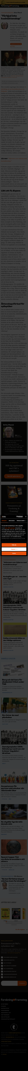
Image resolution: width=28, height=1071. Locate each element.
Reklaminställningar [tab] (22, 520)
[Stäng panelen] (25, 516)
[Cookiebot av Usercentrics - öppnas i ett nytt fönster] (17, 517)
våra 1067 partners (10, 528)
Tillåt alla (14, 545)
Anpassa (13, 549)
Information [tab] (12, 520)
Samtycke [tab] (4, 520)
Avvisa (14, 553)
